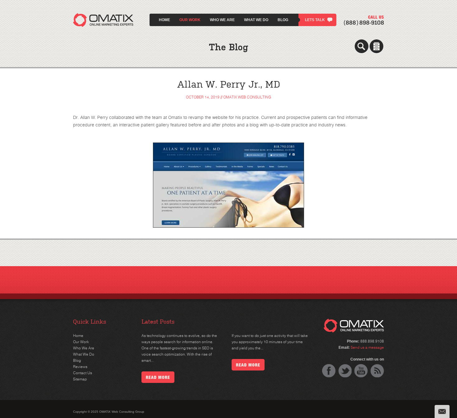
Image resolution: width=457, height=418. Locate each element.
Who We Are (222, 20)
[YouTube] (361, 370)
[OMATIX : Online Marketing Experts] (103, 16)
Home (164, 20)
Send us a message (367, 347)
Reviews (80, 367)
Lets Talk (315, 20)
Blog (283, 20)
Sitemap (80, 379)
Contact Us (82, 373)
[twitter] (345, 370)
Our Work (190, 20)
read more (158, 377)
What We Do (256, 20)
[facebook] (328, 370)
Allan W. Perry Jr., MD (228, 84)
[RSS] (377, 370)
